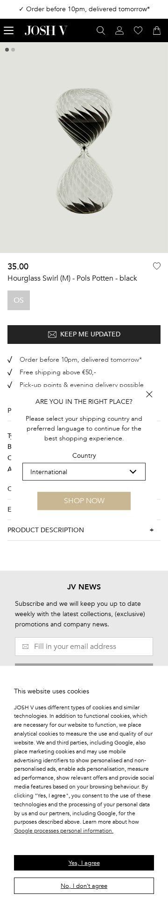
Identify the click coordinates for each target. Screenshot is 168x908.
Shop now (84, 501)
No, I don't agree (84, 886)
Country (84, 455)
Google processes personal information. (63, 830)
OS (19, 300)
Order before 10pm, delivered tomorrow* (81, 359)
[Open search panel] (100, 30)
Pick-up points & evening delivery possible (82, 384)
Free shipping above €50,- (58, 372)
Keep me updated (90, 334)
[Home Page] (46, 30)
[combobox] (84, 472)
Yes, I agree (84, 863)
